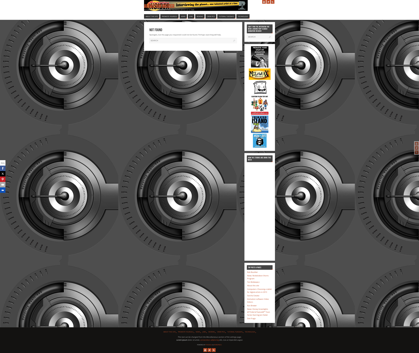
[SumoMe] (2, 190)
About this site (253, 285)
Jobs (204, 332)
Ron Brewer (252, 305)
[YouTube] (416, 144)
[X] (2, 173)
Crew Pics (221, 332)
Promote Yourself (185, 332)
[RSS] (416, 152)
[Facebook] (2, 168)
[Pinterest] (2, 179)
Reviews (211, 332)
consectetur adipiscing (209, 340)
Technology (250, 332)
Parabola (209, 345)
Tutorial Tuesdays (235, 332)
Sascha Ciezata (253, 295)
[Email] (2, 184)
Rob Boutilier (252, 272)
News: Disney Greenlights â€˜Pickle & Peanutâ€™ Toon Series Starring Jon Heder (258, 312)
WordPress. (218, 345)
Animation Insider (159, 6)
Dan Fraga (251, 318)
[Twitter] (416, 148)
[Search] (234, 41)
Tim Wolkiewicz (253, 282)
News (198, 332)
